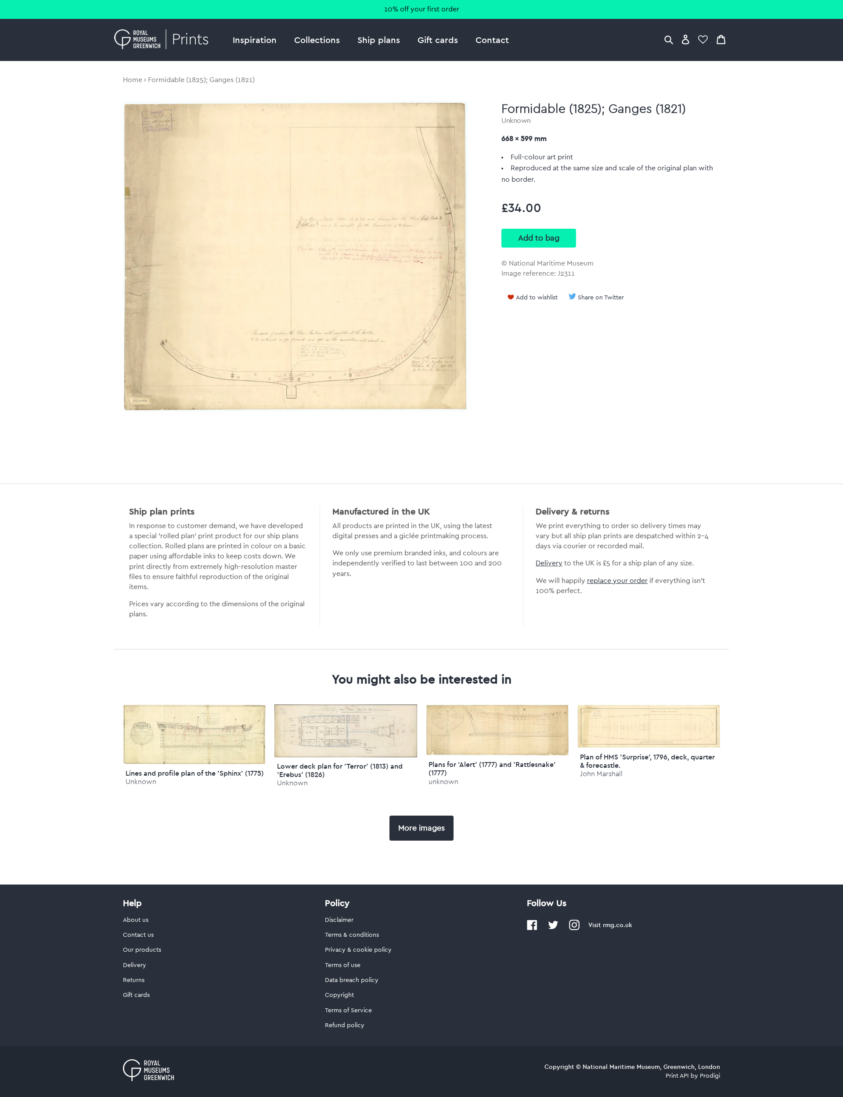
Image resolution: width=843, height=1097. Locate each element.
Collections (317, 39)
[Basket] (721, 39)
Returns (133, 980)
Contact (492, 39)
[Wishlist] (703, 39)
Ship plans (378, 39)
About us (135, 920)
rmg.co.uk (617, 925)
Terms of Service (348, 1010)
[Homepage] (163, 40)
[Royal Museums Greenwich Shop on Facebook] (532, 928)
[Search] (669, 39)
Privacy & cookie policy (358, 950)
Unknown (516, 120)
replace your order (617, 580)
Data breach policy (351, 980)
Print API (677, 1076)
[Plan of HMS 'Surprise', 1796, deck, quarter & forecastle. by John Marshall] (648, 745)
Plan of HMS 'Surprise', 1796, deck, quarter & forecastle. (647, 761)
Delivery (549, 563)
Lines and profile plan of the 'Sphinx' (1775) (195, 773)
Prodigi (710, 1076)
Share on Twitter (601, 298)
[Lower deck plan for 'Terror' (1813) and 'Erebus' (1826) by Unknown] (345, 755)
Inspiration (255, 39)
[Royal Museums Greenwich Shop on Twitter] (553, 928)
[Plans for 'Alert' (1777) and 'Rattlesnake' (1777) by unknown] (497, 753)
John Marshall (601, 774)
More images (421, 828)
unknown (443, 781)
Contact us (138, 935)
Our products (142, 950)
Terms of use (342, 965)
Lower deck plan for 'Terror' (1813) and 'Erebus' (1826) (340, 770)
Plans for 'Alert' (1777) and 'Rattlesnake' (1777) (492, 768)
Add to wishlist (537, 298)
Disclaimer (339, 920)
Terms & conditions (352, 935)
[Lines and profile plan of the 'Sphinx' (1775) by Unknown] (194, 762)
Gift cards (438, 39)
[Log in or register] (685, 39)
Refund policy (344, 1025)
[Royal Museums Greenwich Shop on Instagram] (574, 928)
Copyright (339, 995)
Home (132, 79)
